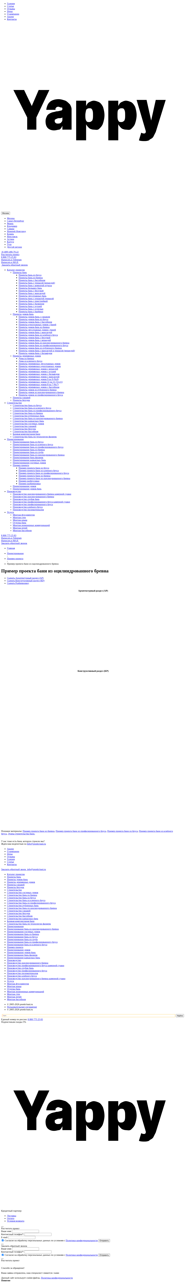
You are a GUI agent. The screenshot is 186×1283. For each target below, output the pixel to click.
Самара (10, 228)
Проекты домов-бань (17, 879)
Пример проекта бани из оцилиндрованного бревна (44, 478)
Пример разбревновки (30, 483)
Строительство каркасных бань (22, 918)
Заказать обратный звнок (14, 869)
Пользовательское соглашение (22, 1007)
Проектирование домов (18, 950)
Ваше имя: (6, 1231)
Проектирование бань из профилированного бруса (32, 942)
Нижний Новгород (16, 231)
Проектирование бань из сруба (22, 939)
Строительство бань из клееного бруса (26, 900)
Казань (10, 234)
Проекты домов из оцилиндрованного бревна (41, 392)
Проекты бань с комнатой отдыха (35, 285)
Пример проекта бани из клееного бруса (39, 470)
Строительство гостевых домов (22, 892)
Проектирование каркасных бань (23, 957)
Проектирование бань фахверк (22, 955)
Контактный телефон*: (12, 1234)
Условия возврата (15, 1221)
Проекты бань (14, 877)
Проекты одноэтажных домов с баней (37, 324)
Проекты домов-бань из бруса (33, 319)
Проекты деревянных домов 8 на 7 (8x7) (39, 384)
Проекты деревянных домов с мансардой (39, 376)
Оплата (10, 1218)
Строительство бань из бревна (22, 895)
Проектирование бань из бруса (22, 937)
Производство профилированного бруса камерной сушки (35, 965)
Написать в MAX (9, 262)
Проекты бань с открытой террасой (36, 298)
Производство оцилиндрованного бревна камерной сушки (36, 978)
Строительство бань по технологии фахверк (29, 924)
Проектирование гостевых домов (23, 931)
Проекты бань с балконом (31, 304)
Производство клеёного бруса (22, 976)
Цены (10, 11)
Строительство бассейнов (20, 916)
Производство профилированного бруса (27, 970)
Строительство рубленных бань (23, 905)
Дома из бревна (26, 358)
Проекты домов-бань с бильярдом (35, 353)
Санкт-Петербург (15, 221)
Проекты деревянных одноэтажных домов (40, 366)
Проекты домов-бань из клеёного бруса (38, 335)
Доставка (11, 1216)
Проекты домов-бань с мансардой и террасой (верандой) (47, 350)
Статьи (10, 6)
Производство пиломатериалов (22, 973)
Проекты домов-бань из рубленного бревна (40, 348)
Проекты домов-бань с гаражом (34, 317)
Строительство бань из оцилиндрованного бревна (32, 908)
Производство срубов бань (20, 968)
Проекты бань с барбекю (31, 311)
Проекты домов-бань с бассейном (35, 322)
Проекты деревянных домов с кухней (37, 371)
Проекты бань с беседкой (31, 290)
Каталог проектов (16, 874)
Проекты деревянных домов (21, 882)
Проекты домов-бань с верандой (35, 340)
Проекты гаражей (16, 884)
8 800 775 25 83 (8, 257)
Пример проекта (15, 947)
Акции (10, 16)
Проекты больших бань (30, 288)
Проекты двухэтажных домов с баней (37, 330)
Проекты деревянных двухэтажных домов (39, 363)
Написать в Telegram (11, 259)
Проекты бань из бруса (30, 275)
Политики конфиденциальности (82, 1240)
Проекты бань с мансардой (32, 293)
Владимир (12, 226)
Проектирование (15, 926)
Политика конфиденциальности (57, 1278)
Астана (10, 239)
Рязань (10, 223)
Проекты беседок (15, 887)
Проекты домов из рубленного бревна (38, 390)
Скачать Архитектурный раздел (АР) (25, 578)
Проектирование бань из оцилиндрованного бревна (33, 929)
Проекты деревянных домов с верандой (38, 369)
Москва (11, 218)
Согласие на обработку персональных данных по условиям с (51, 1240)
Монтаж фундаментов (18, 984)
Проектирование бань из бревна (23, 934)
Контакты (12, 19)
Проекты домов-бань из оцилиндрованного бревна (44, 343)
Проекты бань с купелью (31, 309)
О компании (13, 14)
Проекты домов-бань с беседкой (34, 337)
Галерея (11, 3)
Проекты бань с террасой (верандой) (37, 283)
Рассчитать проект (10, 254)
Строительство (14, 890)
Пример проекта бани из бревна (34, 476)
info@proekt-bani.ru (36, 869)
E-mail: (4, 1237)
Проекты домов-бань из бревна (34, 327)
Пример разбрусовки (29, 481)
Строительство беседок (18, 913)
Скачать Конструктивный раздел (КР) (25, 580)
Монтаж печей (14, 997)
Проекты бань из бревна (31, 277)
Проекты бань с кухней (30, 306)
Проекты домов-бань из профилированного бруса (43, 345)
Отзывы (11, 9)
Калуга (10, 242)
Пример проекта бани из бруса (34, 468)
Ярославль (12, 236)
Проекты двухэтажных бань (32, 296)
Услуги (10, 981)
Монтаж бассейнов (16, 999)
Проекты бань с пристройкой (33, 301)
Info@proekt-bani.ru (36, 844)
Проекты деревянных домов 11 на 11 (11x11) (41, 382)
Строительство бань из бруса (21, 898)
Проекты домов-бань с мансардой (35, 332)
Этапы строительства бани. (21, 834)
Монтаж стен (13, 994)
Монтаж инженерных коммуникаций (25, 991)
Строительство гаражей (19, 911)
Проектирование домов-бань (21, 952)
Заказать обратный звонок (14, 265)
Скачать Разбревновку (18, 583)
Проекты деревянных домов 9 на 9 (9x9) (39, 379)
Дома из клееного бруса (30, 361)
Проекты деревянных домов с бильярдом (39, 374)
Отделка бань (13, 989)
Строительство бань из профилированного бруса (31, 903)
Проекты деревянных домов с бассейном (39, 387)
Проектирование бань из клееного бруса (27, 944)
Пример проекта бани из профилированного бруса (44, 473)
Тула (9, 244)
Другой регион (14, 247)
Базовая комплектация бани (20, 921)
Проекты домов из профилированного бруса (41, 395)
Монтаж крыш (14, 986)
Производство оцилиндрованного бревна (27, 963)
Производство (14, 960)
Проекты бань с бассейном (32, 280)
